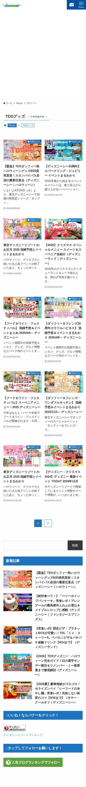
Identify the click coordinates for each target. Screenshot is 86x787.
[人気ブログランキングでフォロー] (33, 765)
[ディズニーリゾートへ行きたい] (12, 5)
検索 (75, 545)
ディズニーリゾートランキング (23, 735)
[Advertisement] (43, 54)
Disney (12, 125)
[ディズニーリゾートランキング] (14, 730)
